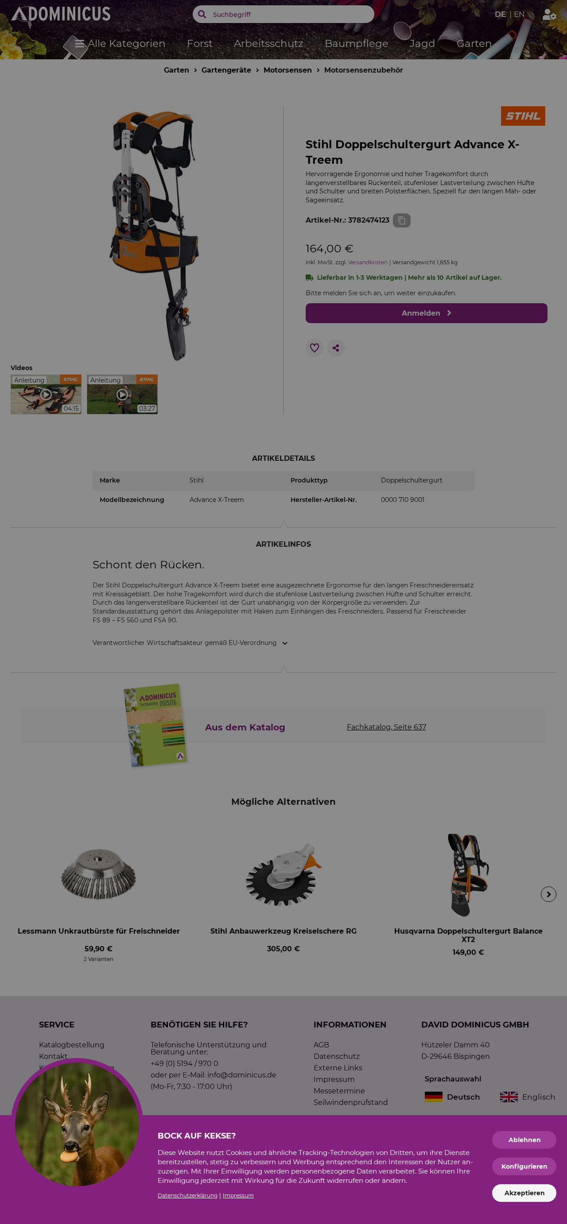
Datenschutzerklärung (187, 1195)
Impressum (238, 1195)
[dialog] (283, 612)
